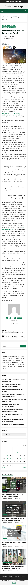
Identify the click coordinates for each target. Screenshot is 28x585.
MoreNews (23, 576)
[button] (2, 11)
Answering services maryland (9, 27)
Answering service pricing (8, 25)
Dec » (24, 467)
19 (20, 459)
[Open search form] (25, 11)
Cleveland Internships (14, 6)
